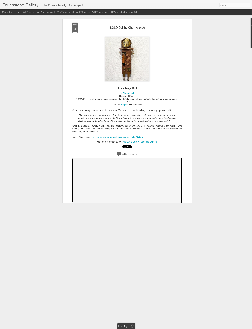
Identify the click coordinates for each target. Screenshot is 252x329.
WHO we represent (46, 11)
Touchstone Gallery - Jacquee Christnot (139, 141)
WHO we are (29, 11)
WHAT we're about (65, 11)
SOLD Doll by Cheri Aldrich (127, 27)
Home (18, 11)
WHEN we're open (100, 11)
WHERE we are (83, 11)
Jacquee (124, 104)
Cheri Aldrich (128, 93)
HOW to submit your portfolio (124, 11)
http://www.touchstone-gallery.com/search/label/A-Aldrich (119, 137)
